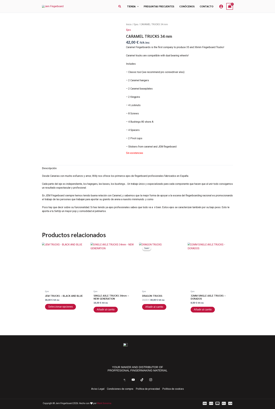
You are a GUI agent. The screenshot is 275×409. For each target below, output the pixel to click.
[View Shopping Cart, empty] (229, 6)
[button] (119, 6)
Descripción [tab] (49, 168)
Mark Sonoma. (104, 403)
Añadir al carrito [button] (106, 309)
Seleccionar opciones (60, 306)
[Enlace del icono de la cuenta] (221, 6)
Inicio (129, 24)
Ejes (136, 24)
